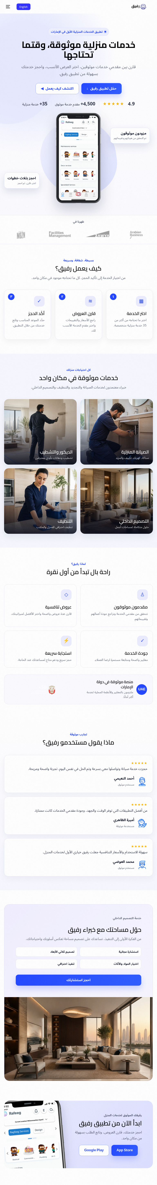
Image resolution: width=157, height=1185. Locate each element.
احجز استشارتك (78, 980)
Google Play (94, 1150)
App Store (125, 1150)
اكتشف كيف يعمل (57, 88)
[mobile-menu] (9, 6)
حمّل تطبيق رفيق (101, 88)
